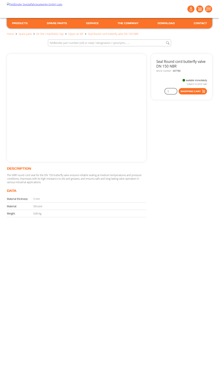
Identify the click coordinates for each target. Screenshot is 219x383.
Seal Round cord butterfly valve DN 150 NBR (113, 34)
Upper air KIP (75, 34)
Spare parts (25, 34)
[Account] (190, 9)
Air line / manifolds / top (50, 34)
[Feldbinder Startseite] (34, 9)
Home (10, 34)
